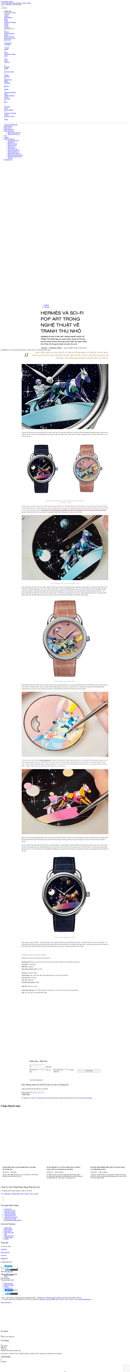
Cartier (6, 25)
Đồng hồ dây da (12, 148)
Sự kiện (6, 1215)
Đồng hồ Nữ (7, 128)
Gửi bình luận (89, 1070)
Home (46, 305)
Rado (5, 102)
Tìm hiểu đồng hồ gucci (11, 1266)
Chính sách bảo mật (9, 1187)
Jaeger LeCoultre (9, 71)
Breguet (6, 32)
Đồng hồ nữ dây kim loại (15, 156)
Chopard (6, 14)
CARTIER (7, 44)
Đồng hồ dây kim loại (14, 153)
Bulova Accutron (9, 36)
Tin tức (46, 307)
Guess (6, 60)
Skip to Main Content (7, 1)
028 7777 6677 (25, 1170)
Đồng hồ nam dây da (14, 150)
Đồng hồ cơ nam (12, 143)
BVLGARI (7, 40)
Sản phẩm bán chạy (13, 140)
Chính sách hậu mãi (9, 1191)
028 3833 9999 (15, 1170)
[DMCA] (11, 1271)
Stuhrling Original (9, 95)
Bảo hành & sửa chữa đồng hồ (12, 1196)
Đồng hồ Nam (8, 126)
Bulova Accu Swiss (9, 38)
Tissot (6, 108)
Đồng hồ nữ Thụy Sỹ (14, 134)
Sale (5, 136)
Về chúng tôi (7, 1185)
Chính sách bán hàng (10, 1190)
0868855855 (4, 1234)
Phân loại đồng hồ (9, 139)
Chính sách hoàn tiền (10, 1195)
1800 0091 (7, 1170)
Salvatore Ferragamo (10, 92)
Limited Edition (8, 1213)
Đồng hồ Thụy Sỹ (9, 131)
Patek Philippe (8, 17)
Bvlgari (6, 24)
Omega (6, 16)
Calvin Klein (7, 43)
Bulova (6, 35)
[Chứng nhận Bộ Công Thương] (8, 1268)
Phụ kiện (6, 27)
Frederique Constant (10, 54)
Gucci (6, 59)
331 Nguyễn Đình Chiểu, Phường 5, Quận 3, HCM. (16, 3)
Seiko (5, 94)
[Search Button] (1, 8)
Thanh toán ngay (5, 1333)
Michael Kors (8, 79)
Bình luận (49, 1067)
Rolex (6, 19)
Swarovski (7, 99)
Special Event (8, 159)
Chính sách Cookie (9, 1188)
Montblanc (7, 83)
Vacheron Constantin (10, 22)
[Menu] (1, 6)
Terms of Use (41, 1098)
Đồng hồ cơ (11, 142)
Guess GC (7, 62)
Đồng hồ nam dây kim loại (15, 155)
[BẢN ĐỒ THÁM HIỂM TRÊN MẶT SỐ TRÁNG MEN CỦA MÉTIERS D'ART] (109, 1124)
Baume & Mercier (9, 33)
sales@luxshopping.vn (85, 1275)
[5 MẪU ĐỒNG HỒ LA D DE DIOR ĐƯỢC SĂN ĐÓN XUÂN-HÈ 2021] (21, 1124)
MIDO (6, 81)
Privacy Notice (88, 1098)
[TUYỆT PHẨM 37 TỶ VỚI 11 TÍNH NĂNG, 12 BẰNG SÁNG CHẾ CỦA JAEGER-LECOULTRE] (65, 1124)
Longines (6, 76)
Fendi (5, 52)
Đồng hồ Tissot (8, 1251)
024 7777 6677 (34, 1170)
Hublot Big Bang (9, 1261)
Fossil (6, 55)
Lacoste (6, 75)
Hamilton (6, 67)
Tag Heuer (7, 106)
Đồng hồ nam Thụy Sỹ (14, 132)
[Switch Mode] (3, 6)
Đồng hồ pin (11, 147)
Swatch (6, 97)
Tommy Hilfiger (8, 110)
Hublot (6, 68)
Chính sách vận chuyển (10, 1193)
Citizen (6, 49)
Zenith (6, 20)
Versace (6, 114)
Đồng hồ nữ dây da (13, 151)
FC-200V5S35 (8, 1264)
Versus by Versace (9, 116)
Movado (6, 86)
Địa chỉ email (25, 1092)
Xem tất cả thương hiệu (10, 124)
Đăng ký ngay (25, 1094)
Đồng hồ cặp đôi (9, 129)
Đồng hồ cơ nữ (12, 145)
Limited (6, 137)
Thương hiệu (7, 11)
